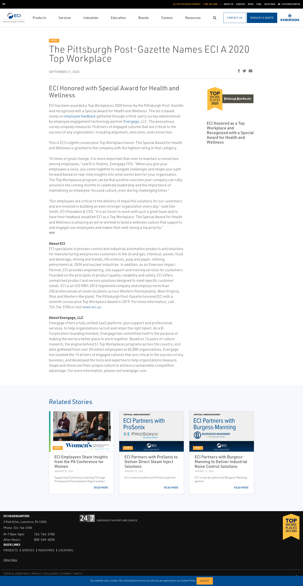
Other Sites (10, 560)
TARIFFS (77, 573)
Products (11, 550)
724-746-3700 (22, 528)
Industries (46, 550)
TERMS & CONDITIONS (16, 573)
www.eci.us (91, 307)
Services (28, 550)
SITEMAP (65, 573)
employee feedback (80, 116)
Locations (65, 550)
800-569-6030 (44, 539)
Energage (131, 121)
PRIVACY (36, 573)
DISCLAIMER (51, 573)
